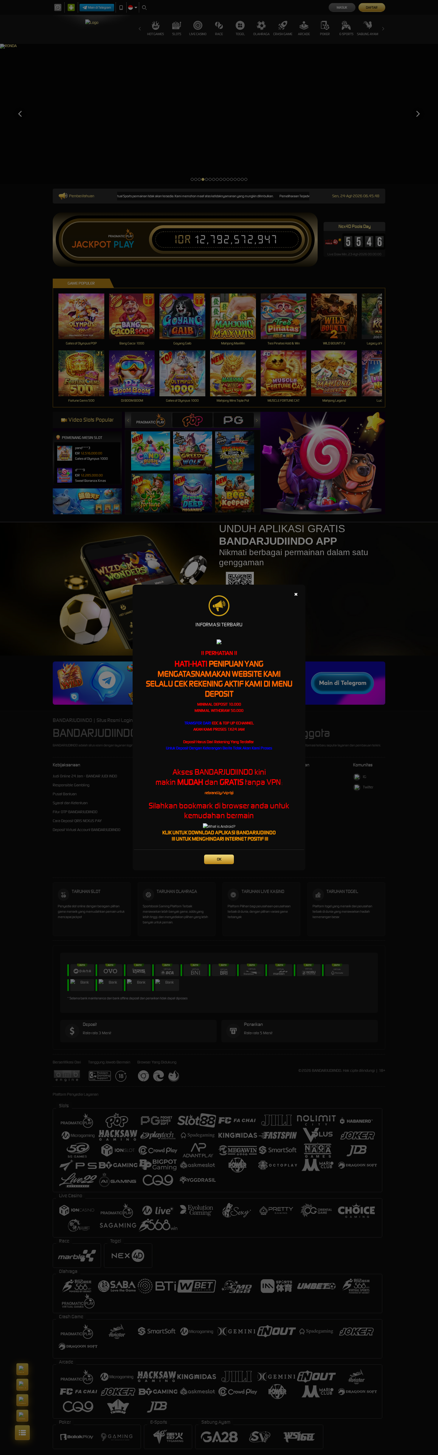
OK (219, 859)
